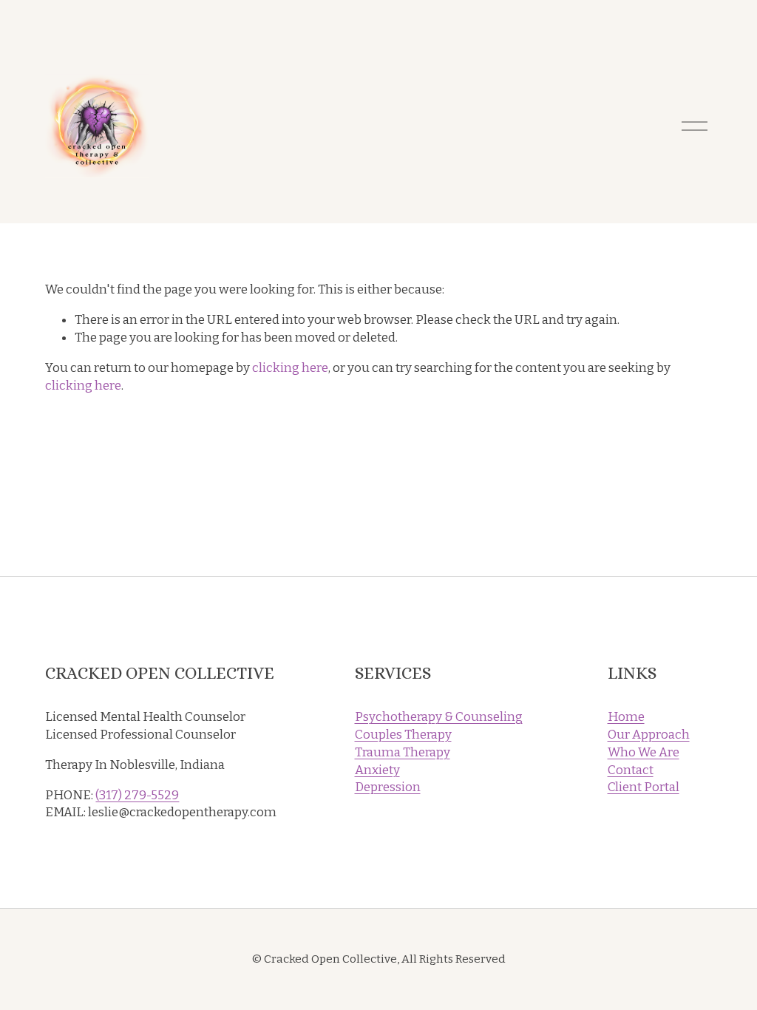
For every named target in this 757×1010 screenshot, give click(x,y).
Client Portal (643, 787)
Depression (388, 787)
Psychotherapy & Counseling (439, 717)
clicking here (290, 368)
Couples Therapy (403, 734)
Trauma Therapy (402, 752)
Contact (631, 770)
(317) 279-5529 (137, 795)
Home (626, 717)
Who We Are (643, 752)
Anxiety (377, 770)
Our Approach (649, 734)
